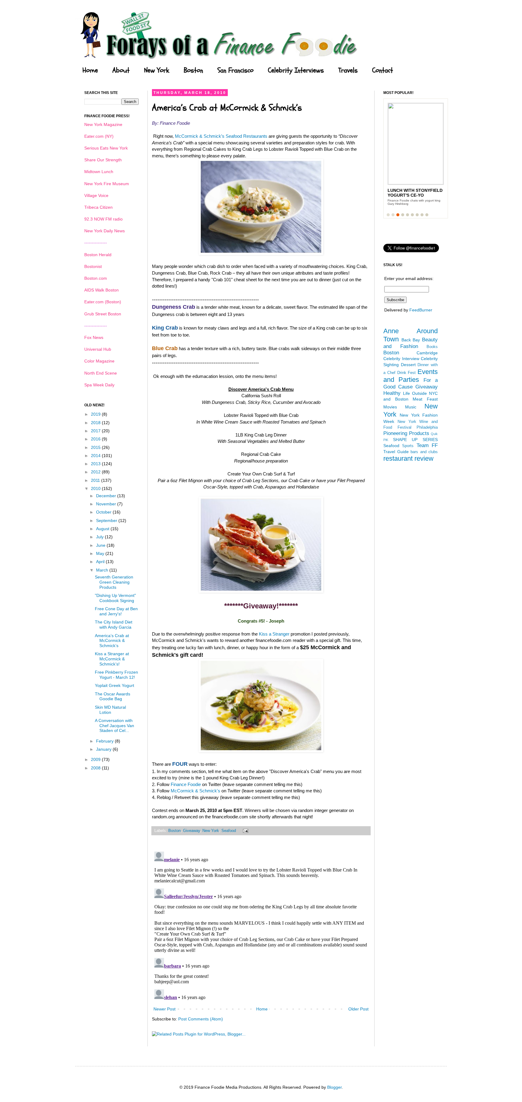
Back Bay (410, 339)
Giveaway (191, 831)
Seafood (228, 831)
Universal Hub (97, 349)
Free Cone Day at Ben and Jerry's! (116, 611)
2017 (96, 430)
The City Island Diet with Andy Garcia (113, 625)
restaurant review (408, 458)
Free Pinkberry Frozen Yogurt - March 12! (116, 675)
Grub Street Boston (102, 313)
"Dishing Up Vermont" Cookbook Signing (115, 598)
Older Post (358, 1009)
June (101, 545)
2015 (96, 447)
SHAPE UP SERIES (415, 439)
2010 (96, 488)
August (103, 528)
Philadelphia (427, 427)
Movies (390, 406)
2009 (96, 759)
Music (410, 406)
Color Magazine (99, 361)
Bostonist (93, 266)
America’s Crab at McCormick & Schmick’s (112, 640)
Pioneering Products (406, 433)
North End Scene (100, 373)
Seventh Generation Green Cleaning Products (114, 582)
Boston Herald (97, 254)
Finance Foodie (186, 784)
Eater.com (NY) (99, 136)
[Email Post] (244, 831)
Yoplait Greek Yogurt (114, 685)
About (121, 70)
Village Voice (96, 195)
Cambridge (427, 352)
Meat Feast (425, 399)
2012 (96, 471)
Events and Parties (410, 376)
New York (156, 70)
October (104, 512)
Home (90, 70)
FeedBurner (420, 310)
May (100, 553)
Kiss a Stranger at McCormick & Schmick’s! (112, 658)
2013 (96, 463)
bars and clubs (424, 452)
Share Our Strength (103, 159)
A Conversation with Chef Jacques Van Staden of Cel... (114, 725)
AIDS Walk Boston (101, 290)
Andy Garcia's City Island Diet (410, 193)
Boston (193, 70)
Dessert (408, 364)
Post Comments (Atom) (200, 1019)
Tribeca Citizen (98, 207)
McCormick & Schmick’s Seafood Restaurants (221, 136)
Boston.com (95, 278)
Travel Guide (396, 451)
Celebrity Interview (401, 358)
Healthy (392, 393)
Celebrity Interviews (296, 70)
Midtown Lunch (98, 171)
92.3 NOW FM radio (103, 219)
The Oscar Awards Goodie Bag (112, 696)
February (105, 741)
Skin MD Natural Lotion (110, 710)
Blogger (334, 1087)
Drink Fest (406, 373)
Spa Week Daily (99, 384)
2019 (96, 414)
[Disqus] (261, 924)
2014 (96, 455)
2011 (96, 480)
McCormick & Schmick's (195, 790)
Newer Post (164, 1009)
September (107, 520)
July (100, 536)
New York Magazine (103, 124)
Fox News (93, 337)
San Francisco (235, 70)
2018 (96, 422)
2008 (96, 767)
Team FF (427, 445)
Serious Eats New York (106, 148)
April (101, 561)
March (102, 570)
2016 (96, 439)
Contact (382, 70)
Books (432, 347)
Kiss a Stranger (273, 633)
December (106, 495)
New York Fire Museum (106, 183)
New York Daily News (104, 230)
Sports (408, 446)
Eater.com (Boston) (102, 301)
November (106, 503)
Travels (348, 70)
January (104, 749)
